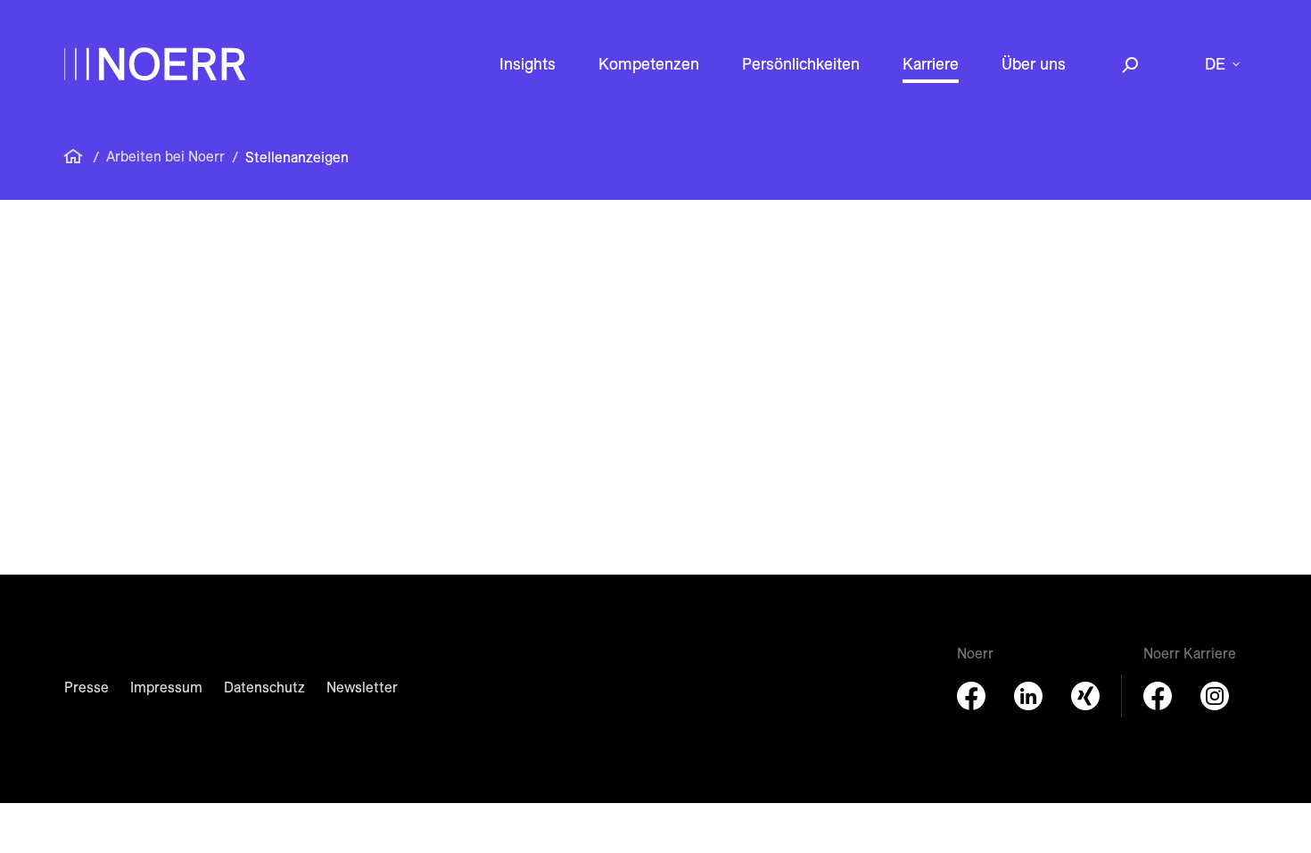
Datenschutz (264, 687)
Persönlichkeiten (801, 64)
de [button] (1215, 64)
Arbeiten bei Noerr (165, 156)
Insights (527, 64)
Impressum (166, 687)
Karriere (931, 64)
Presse (86, 687)
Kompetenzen (648, 64)
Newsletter (362, 687)
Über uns (1034, 64)
